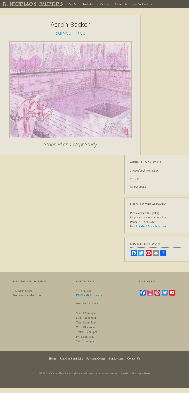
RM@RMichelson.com (152, 226)
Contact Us (121, 4)
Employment (116, 358)
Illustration (88, 4)
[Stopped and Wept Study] (70, 139)
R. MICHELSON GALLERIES (33, 4)
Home (52, 358)
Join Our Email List (142, 4)
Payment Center (95, 358)
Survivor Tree (70, 32)
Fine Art (72, 4)
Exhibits (104, 4)
